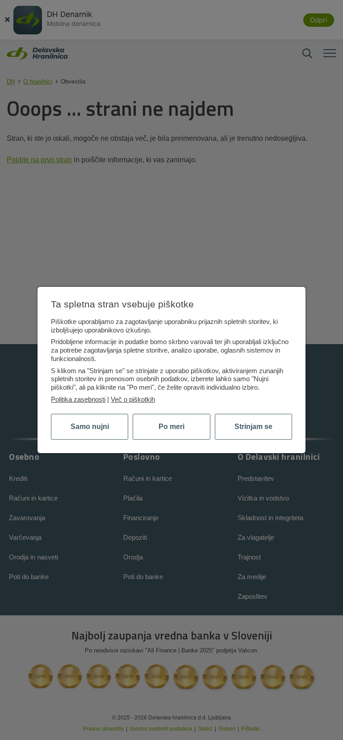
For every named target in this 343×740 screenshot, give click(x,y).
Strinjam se (253, 426)
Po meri (171, 426)
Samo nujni (90, 426)
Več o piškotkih (133, 399)
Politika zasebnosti (78, 399)
